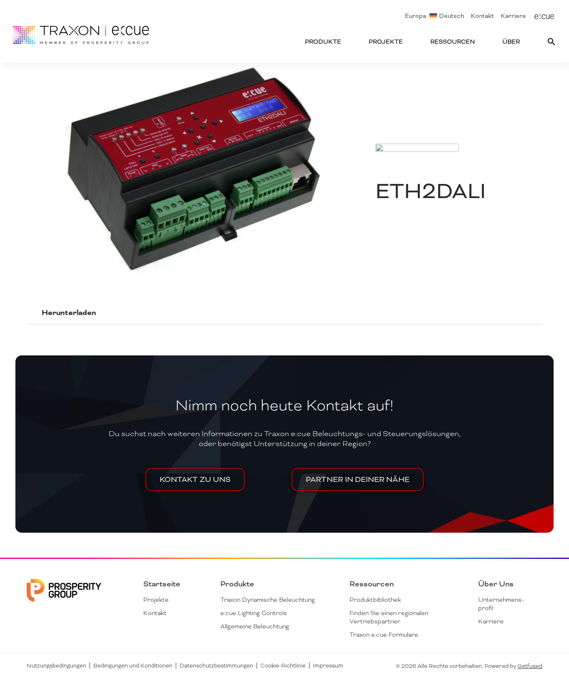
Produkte (323, 41)
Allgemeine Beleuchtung (254, 626)
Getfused (529, 666)
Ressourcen (452, 41)
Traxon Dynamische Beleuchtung (267, 599)
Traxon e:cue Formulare (383, 634)
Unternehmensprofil (501, 604)
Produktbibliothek (375, 599)
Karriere (513, 16)
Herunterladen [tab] (69, 313)
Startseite (161, 584)
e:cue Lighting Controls (253, 613)
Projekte (386, 41)
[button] (551, 41)
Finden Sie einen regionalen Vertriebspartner (388, 617)
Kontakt (482, 16)
